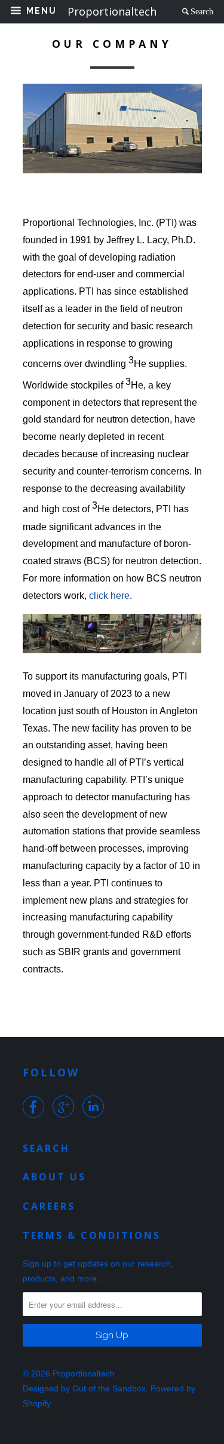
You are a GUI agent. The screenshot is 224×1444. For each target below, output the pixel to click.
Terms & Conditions (92, 1235)
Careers (49, 1206)
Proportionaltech (84, 1373)
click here (109, 596)
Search (202, 11)
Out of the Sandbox (109, 1388)
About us (54, 1176)
